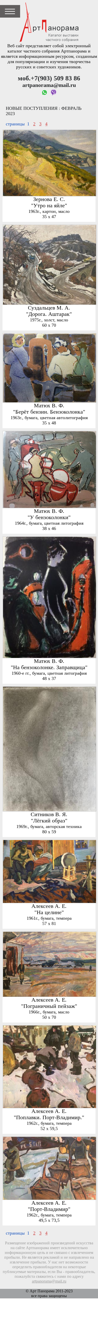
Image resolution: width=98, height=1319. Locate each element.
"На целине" (49, 912)
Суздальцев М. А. (49, 308)
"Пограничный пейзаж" (49, 1006)
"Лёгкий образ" (49, 821)
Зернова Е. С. (49, 199)
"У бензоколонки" (49, 517)
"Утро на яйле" (49, 206)
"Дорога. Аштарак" (49, 314)
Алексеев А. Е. (49, 906)
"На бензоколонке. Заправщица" (49, 667)
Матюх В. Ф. (49, 406)
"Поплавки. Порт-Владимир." (49, 1117)
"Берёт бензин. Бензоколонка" (49, 412)
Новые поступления (32, 108)
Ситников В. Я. (49, 814)
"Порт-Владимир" (49, 1209)
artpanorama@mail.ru (49, 1281)
